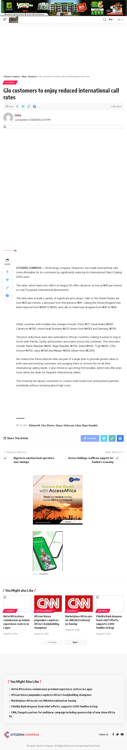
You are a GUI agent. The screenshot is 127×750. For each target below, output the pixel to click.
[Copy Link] (28, 106)
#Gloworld (34, 425)
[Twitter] (117, 734)
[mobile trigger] (6, 19)
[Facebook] (113, 734)
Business (10, 83)
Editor (18, 115)
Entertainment (44, 611)
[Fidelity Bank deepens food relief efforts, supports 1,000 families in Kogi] (110, 603)
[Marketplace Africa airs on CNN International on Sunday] (79, 603)
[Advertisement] (63, 48)
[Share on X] (23, 106)
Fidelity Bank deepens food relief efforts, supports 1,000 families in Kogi (54, 706)
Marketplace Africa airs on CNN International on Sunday (78, 620)
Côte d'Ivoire (47, 425)
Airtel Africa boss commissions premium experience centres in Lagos (51, 689)
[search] (104, 19)
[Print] (34, 106)
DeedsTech (94, 745)
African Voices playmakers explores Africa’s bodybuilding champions (51, 695)
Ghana (59, 425)
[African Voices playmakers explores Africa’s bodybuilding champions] (48, 603)
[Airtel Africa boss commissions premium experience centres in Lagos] (17, 603)
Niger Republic (90, 425)
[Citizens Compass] (13, 19)
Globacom (69, 425)
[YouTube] (122, 734)
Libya (78, 425)
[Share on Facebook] (17, 106)
